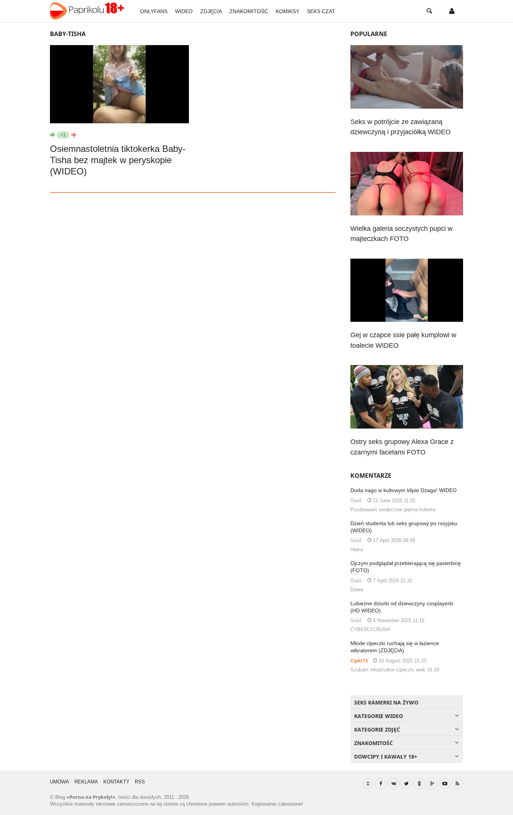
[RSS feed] (457, 783)
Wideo (184, 11)
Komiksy (287, 11)
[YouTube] (444, 783)
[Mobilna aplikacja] (368, 783)
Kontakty (116, 782)
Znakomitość (248, 11)
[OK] (419, 783)
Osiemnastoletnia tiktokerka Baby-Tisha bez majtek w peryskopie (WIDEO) (118, 160)
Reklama (86, 782)
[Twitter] (406, 783)
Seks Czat (321, 11)
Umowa (59, 782)
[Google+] (432, 783)
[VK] (393, 783)
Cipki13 (359, 660)
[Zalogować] (452, 11)
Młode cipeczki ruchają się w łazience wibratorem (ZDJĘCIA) (394, 646)
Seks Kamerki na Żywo (386, 702)
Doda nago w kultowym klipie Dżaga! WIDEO (403, 490)
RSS (140, 782)
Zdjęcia (211, 11)
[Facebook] (380, 783)
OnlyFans (153, 11)
